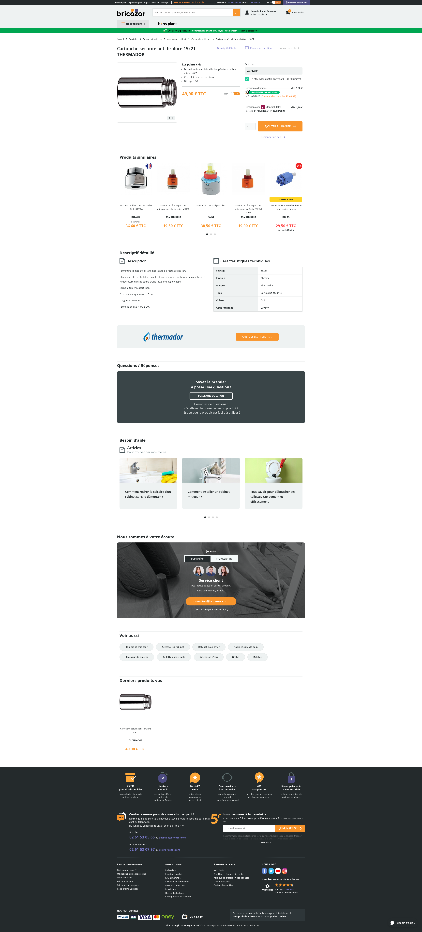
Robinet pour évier (209, 646)
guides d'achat (278, 916)
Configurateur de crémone (178, 896)
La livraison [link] (170, 870)
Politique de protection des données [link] (231, 877)
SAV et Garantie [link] (173, 877)
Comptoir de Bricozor (245, 916)
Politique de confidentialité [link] (220, 925)
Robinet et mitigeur (136, 646)
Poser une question (261, 48)
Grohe (235, 657)
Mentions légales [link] (221, 881)
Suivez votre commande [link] (177, 881)
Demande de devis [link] (174, 892)
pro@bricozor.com (169, 849)
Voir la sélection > (250, 30)
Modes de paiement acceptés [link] (131, 873)
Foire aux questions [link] (175, 885)
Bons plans (168, 24)
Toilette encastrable (174, 657)
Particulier (197, 558)
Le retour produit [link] (173, 873)
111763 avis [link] (288, 889)
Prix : (269, 2)
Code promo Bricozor (127, 888)
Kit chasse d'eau (209, 657)
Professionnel (224, 558)
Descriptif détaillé (227, 48)
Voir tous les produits (255, 336)
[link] (296, 2)
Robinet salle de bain (246, 646)
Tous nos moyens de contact (210, 609)
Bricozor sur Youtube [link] (278, 871)
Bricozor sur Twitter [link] (271, 871)
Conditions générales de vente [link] (228, 873)
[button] (207, 234)
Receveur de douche (136, 657)
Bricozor (132, 12)
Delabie (257, 657)
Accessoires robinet (173, 646)
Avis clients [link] (218, 870)
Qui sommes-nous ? (126, 870)
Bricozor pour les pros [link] (127, 885)
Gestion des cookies (223, 885)
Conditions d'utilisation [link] (247, 925)
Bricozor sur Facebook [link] (264, 871)
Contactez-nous (140, 814)
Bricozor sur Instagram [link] (284, 871)
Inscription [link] (170, 889)
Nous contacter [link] (124, 877)
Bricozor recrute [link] (125, 881)
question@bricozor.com (211, 601)
